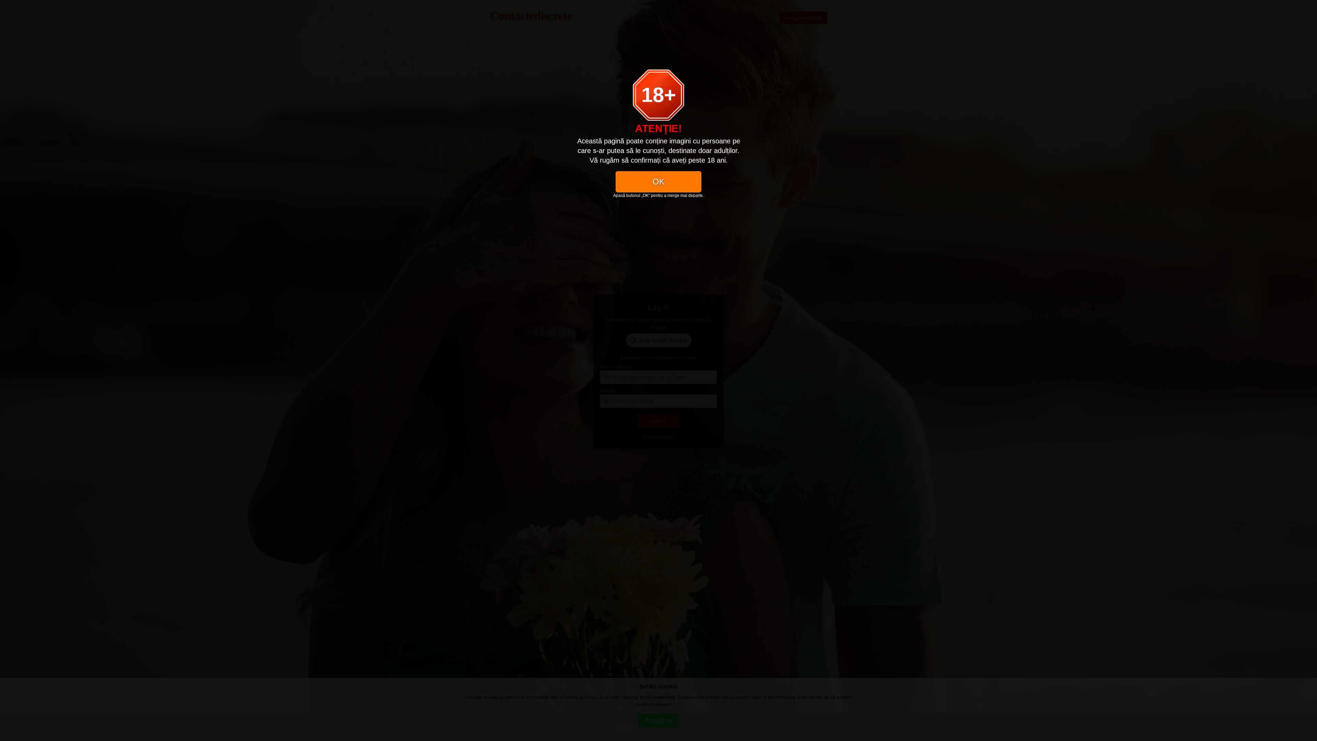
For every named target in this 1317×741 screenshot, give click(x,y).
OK (659, 181)
